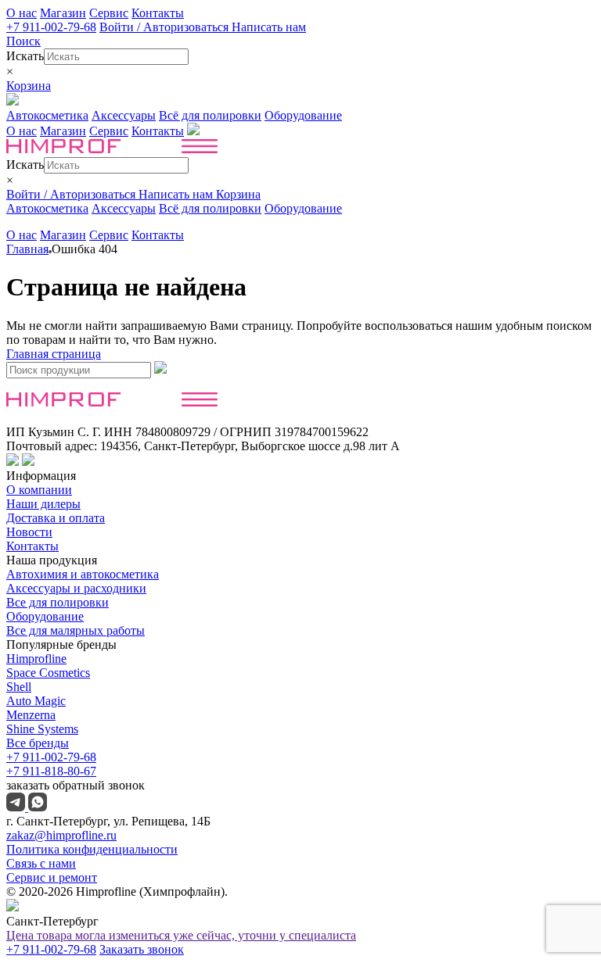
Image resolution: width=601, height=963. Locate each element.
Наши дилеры (43, 503)
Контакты (157, 13)
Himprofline (36, 658)
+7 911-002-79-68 (51, 27)
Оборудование (303, 115)
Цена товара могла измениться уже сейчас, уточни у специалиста (181, 935)
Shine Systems (42, 729)
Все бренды (37, 743)
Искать (25, 56)
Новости (29, 532)
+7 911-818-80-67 (51, 771)
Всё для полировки (210, 115)
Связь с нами (41, 863)
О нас (21, 13)
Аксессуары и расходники (76, 588)
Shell (18, 686)
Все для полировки (57, 602)
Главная (27, 249)
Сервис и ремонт (51, 877)
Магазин (63, 13)
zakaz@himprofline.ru (61, 835)
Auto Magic (36, 700)
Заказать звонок (141, 949)
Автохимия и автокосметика (82, 574)
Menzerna (31, 714)
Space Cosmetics (48, 672)
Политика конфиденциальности (92, 849)
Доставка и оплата (55, 517)
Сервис (108, 13)
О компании (39, 489)
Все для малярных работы (75, 630)
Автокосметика (47, 115)
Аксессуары (124, 115)
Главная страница (53, 353)
